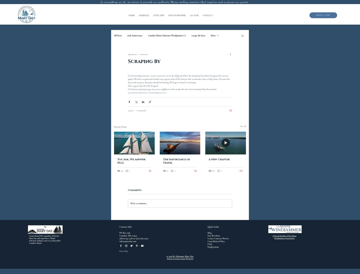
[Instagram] (126, 245)
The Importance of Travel (176, 161)
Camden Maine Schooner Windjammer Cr (167, 35)
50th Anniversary (134, 35)
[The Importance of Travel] (180, 143)
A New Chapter (219, 159)
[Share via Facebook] (129, 102)
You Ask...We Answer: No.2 (131, 161)
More (213, 35)
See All (243, 126)
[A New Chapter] (225, 143)
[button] (144, 15)
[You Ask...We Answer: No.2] (134, 143)
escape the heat (198, 35)
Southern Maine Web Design (184, 259)
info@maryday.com (127, 241)
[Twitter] (131, 245)
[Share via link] (150, 102)
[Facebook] (120, 245)
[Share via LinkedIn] (143, 102)
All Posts (118, 35)
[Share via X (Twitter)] (136, 102)
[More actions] (230, 54)
